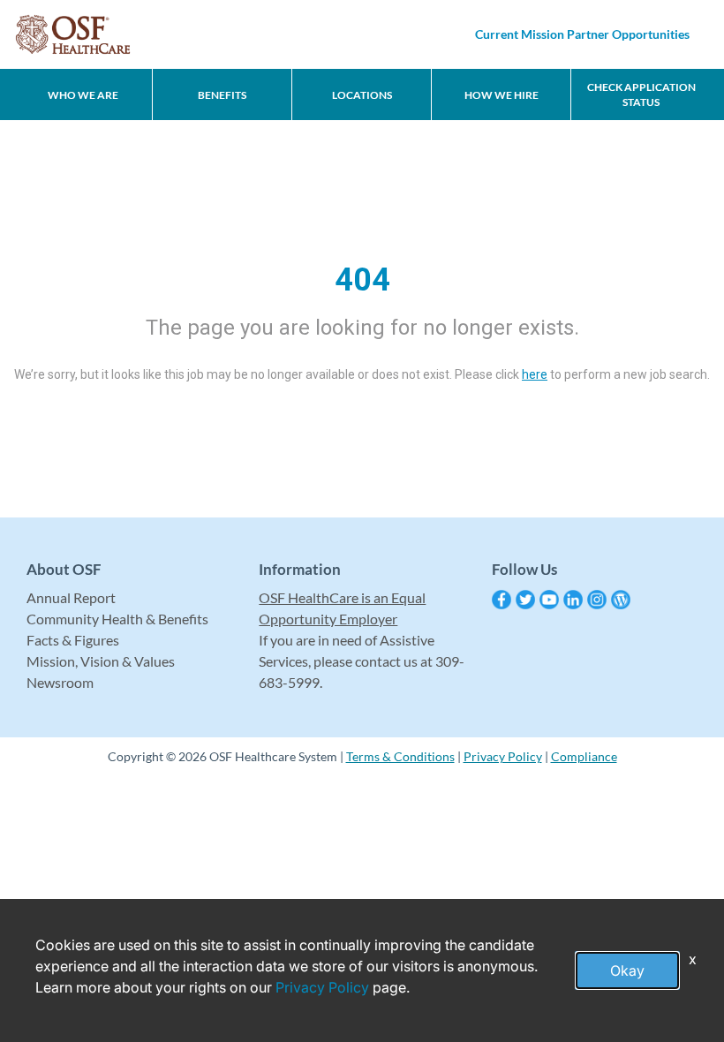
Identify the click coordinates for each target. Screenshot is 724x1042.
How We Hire (501, 95)
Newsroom (60, 682)
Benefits (222, 95)
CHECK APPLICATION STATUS (641, 94)
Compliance (584, 756)
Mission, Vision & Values (100, 661)
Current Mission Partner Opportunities (582, 34)
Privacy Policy (503, 756)
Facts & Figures (72, 639)
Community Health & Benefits (117, 618)
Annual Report (71, 597)
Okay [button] (627, 970)
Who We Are (83, 95)
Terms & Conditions (400, 756)
